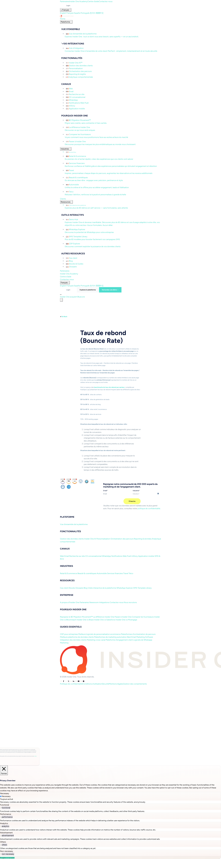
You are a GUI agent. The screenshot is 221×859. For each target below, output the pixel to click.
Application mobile (146, 556)
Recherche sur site (77, 556)
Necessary (6, 796)
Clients (63, 199)
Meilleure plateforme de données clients (77, 637)
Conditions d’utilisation (92, 684)
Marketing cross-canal (96, 640)
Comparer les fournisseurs (143, 617)
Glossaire (79, 588)
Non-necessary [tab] (6, 851)
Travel (125, 573)
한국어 (93, 13)
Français (69, 13)
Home (62, 19)
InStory (135, 556)
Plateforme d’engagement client (119, 640)
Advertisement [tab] (6, 832)
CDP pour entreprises (69, 634)
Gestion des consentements (135, 684)
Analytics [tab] (4, 823)
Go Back (64, 316)
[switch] (0, 807)
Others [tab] (3, 842)
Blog (85, 588)
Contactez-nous (105, 1)
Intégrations (104, 602)
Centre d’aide (93, 1)
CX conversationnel (93, 556)
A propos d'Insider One (69, 602)
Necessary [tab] (4, 793)
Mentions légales (116, 684)
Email (66, 556)
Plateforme (65, 22)
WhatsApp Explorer (125, 588)
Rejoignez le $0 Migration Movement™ (76, 617)
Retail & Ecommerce (68, 573)
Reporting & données (143, 539)
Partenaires (64, 1)
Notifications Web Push (121, 556)
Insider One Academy (78, 1)
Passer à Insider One (123, 617)
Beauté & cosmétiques (87, 573)
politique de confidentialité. (149, 508)
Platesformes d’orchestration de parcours (138, 634)
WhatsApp (106, 556)
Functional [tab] (4, 805)
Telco (131, 573)
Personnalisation (103, 539)
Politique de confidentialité (71, 684)
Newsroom (94, 602)
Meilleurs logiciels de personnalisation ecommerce (99, 634)
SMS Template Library (142, 588)
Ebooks (72, 588)
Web (62, 556)
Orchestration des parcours (122, 539)
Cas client (64, 588)
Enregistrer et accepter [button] (7, 858)
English (63, 13)
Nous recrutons (130, 602)
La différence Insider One (103, 617)
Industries (65, 149)
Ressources (65, 202)
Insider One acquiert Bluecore (72, 297)
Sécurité (105, 684)
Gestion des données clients (72, 539)
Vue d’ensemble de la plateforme (74, 524)
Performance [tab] (5, 814)
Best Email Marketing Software (140, 637)
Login (68, 5)
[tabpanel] (110, 802)
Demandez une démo (109, 290)
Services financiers (115, 573)
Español (77, 13)
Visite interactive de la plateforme (102, 588)
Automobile (102, 573)
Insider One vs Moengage (126, 620)
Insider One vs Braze (85, 620)
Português (85, 13)
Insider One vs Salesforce (104, 620)
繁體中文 (100, 13)
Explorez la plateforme (88, 290)
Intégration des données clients (73, 640)
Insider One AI (90, 539)
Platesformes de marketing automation (110, 637)
